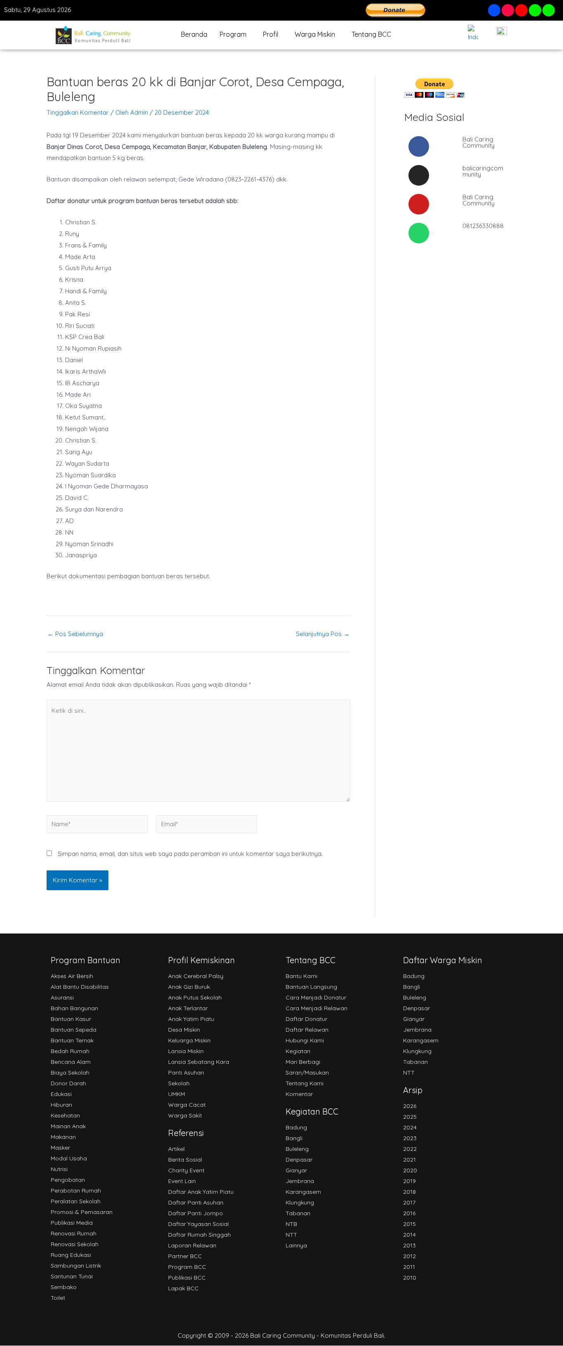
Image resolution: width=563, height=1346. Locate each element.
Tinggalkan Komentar (78, 112)
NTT (291, 1234)
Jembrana (300, 1181)
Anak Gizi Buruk (189, 986)
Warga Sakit (185, 1115)
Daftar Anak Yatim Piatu (201, 1191)
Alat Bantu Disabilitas (80, 986)
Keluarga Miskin (189, 1040)
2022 (410, 1149)
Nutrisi (59, 1169)
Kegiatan (298, 1051)
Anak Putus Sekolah (195, 997)
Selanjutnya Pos (323, 634)
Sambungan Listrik (76, 1265)
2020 (410, 1170)
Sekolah (179, 1083)
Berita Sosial (185, 1159)
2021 (409, 1159)
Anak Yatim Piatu (191, 1019)
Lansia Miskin (186, 1051)
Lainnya (296, 1245)
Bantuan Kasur (71, 1019)
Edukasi (61, 1094)
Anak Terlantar (188, 1008)
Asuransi (62, 997)
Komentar (299, 1094)
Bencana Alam (71, 1061)
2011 (409, 1267)
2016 (409, 1213)
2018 (409, 1191)
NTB (291, 1224)
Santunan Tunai (72, 1276)
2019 (409, 1181)
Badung (296, 1127)
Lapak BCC (183, 1288)
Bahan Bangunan (74, 1008)
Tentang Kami (305, 1083)
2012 (409, 1256)
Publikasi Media (72, 1222)
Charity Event (186, 1170)
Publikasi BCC (187, 1277)
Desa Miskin (184, 1029)
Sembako (64, 1287)
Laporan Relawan (192, 1245)
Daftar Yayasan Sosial (198, 1224)
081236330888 (483, 226)
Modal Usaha (69, 1158)
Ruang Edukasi (71, 1255)
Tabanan (298, 1213)
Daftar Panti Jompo (195, 1213)
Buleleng (297, 1149)
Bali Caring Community (478, 142)
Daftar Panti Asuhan (195, 1202)
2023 (410, 1138)
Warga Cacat (187, 1104)
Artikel (176, 1149)
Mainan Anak (68, 1126)
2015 (409, 1224)
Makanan (63, 1137)
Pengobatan (68, 1179)
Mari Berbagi (303, 1061)
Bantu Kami (301, 976)
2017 (409, 1202)
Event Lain (182, 1181)
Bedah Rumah (70, 1051)
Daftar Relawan (307, 1029)
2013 (409, 1245)
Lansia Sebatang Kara (198, 1061)
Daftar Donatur (306, 1019)
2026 (409, 1106)
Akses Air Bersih (72, 976)
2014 (409, 1234)
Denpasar (299, 1159)
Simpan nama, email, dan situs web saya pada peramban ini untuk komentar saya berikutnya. (190, 854)
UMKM (176, 1094)
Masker (60, 1147)
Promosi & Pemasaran (82, 1212)
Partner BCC (185, 1256)
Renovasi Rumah (73, 1233)
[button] (235, 34)
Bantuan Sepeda (73, 1029)
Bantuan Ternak (72, 1040)
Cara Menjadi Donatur (316, 997)
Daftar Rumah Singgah (199, 1234)
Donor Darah (68, 1083)
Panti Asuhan (186, 1072)
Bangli (294, 1138)
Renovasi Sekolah (75, 1244)
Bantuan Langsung (311, 986)
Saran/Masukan (307, 1072)
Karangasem (303, 1191)
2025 (410, 1116)
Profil (270, 34)
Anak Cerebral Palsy (195, 976)
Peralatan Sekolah (76, 1201)
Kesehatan (65, 1115)
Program (233, 34)
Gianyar (296, 1170)
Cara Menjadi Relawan (316, 1008)
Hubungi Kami (305, 1040)
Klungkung (300, 1202)
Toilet (58, 1297)
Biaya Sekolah (70, 1072)
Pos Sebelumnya (75, 634)
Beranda (194, 34)
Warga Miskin (315, 34)
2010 (409, 1277)
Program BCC (187, 1267)
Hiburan (61, 1104)
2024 (410, 1127)
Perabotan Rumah (76, 1190)
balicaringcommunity (482, 171)
